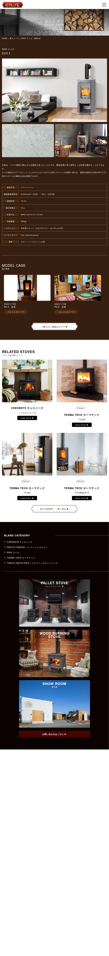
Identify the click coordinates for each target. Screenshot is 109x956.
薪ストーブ (14, 38)
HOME (4, 38)
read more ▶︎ (27, 418)
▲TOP (97, 944)
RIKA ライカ (26, 38)
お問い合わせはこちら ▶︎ (54, 734)
